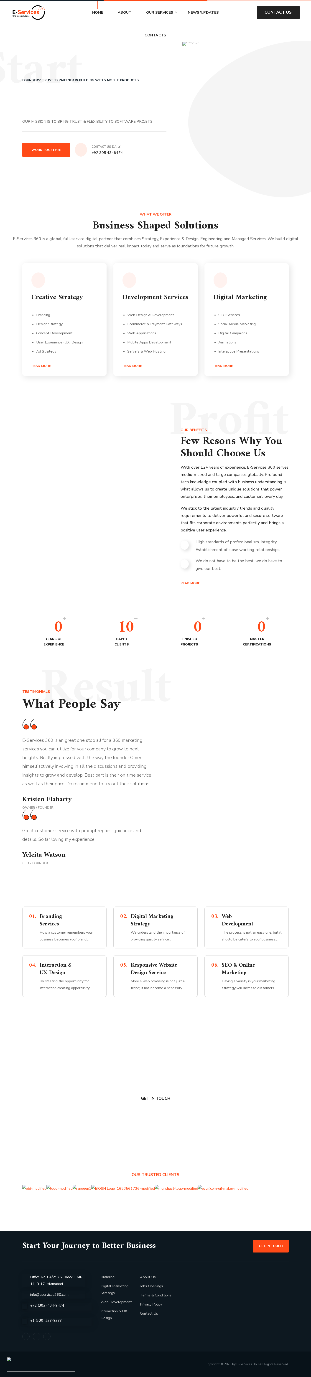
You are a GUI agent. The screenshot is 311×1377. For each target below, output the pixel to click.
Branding (108, 1277)
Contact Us (149, 1313)
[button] (246, 12)
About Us (148, 1277)
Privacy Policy (151, 1304)
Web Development (116, 1302)
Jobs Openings (151, 1286)
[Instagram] (47, 1336)
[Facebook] (26, 1336)
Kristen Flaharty (47, 799)
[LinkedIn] (36, 1336)
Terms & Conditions (155, 1295)
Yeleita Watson (43, 855)
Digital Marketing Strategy (114, 1290)
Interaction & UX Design (114, 1315)
